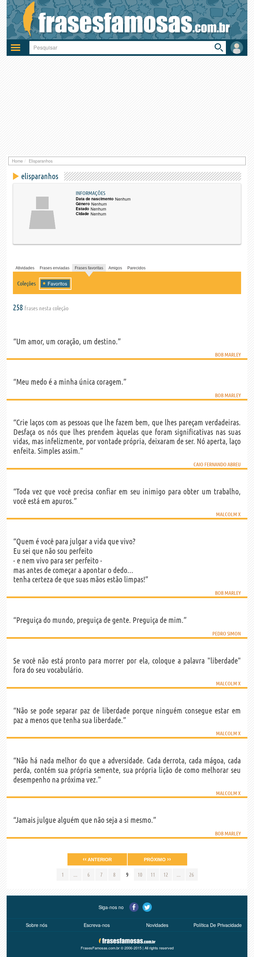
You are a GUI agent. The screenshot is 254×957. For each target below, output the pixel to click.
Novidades (157, 925)
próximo (157, 859)
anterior (97, 859)
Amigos (115, 268)
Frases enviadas (54, 268)
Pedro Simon (226, 633)
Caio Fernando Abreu (217, 464)
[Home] (127, 19)
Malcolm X (228, 514)
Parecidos (136, 268)
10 (140, 874)
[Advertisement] (127, 105)
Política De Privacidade (217, 925)
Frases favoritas (89, 268)
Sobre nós (36, 925)
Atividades (25, 268)
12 (165, 874)
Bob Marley (228, 355)
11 (152, 874)
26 (191, 874)
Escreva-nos (97, 925)
